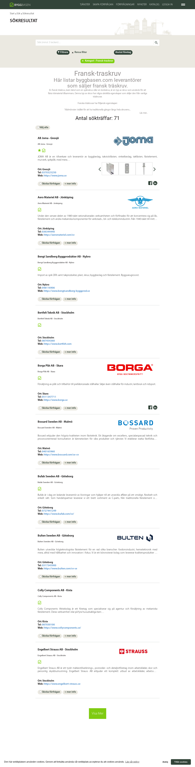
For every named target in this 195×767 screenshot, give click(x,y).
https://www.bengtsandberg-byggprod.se (67, 291)
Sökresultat (28, 13)
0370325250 (49, 172)
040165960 (48, 451)
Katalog (154, 4)
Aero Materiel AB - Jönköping (55, 197)
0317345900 (49, 565)
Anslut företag (123, 52)
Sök (18, 13)
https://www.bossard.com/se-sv (61, 455)
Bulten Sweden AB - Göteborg (56, 535)
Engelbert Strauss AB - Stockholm (58, 649)
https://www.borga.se (56, 400)
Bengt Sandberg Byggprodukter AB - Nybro (64, 256)
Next (154, 168)
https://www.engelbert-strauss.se (62, 684)
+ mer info (70, 184)
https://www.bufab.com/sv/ (59, 514)
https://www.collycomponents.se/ (62, 628)
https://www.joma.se (55, 176)
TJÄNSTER (85, 4)
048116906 (48, 288)
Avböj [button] (165, 762)
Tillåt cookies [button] (180, 762)
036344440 (48, 232)
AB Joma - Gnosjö (48, 138)
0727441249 (49, 511)
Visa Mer (97, 713)
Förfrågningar (125, 4)
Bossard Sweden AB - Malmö (55, 421)
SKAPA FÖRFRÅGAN (103, 4)
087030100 (48, 625)
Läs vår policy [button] (132, 762)
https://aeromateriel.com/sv (59, 235)
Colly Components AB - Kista (55, 590)
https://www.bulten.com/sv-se (60, 568)
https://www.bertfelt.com (58, 344)
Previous (99, 168)
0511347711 (49, 397)
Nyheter (142, 4)
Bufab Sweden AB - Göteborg (55, 476)
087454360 (48, 341)
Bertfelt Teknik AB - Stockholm (56, 312)
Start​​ (12, 13)
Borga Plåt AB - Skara (50, 365)
